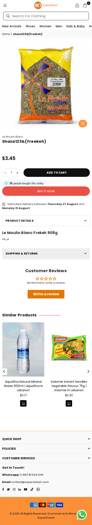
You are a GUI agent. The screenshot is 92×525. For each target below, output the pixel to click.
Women (45, 26)
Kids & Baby (75, 26)
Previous (4, 371)
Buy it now (46, 191)
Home (6, 34)
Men (59, 26)
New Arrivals (11, 26)
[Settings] (77, 5)
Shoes (30, 26)
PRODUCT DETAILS (20, 221)
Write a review (46, 294)
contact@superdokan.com (29, 482)
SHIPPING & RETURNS (22, 254)
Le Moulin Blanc (12, 137)
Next (88, 371)
